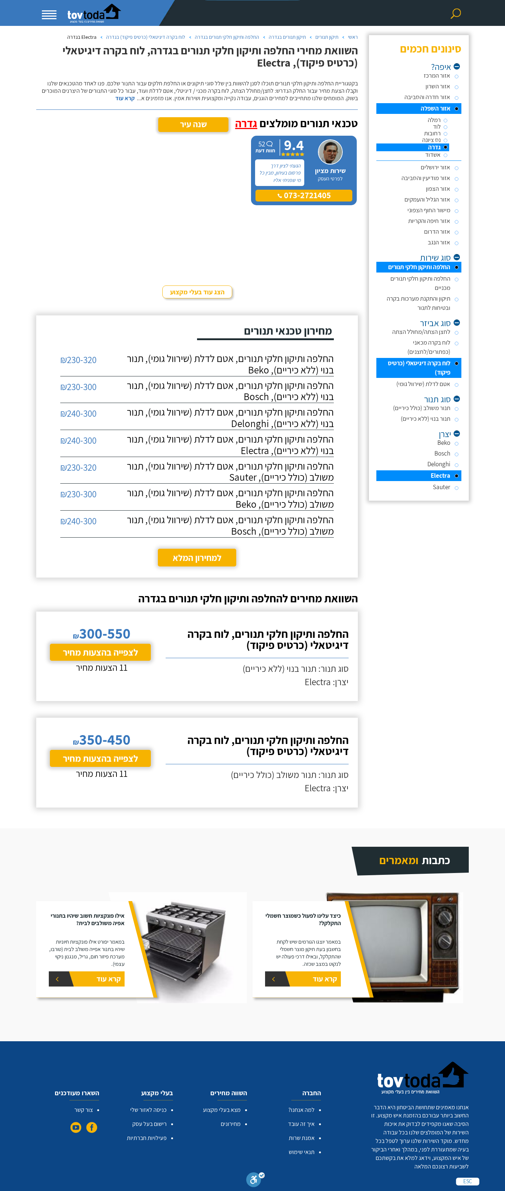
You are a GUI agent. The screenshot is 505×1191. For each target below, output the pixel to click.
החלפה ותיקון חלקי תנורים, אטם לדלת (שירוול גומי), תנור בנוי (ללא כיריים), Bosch (230, 391)
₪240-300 (78, 413)
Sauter (441, 487)
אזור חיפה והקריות (429, 221)
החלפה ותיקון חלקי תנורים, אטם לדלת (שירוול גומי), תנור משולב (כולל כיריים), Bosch (230, 525)
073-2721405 (306, 195)
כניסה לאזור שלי (148, 1110)
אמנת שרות (302, 1138)
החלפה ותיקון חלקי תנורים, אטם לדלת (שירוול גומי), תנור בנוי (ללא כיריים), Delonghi (230, 418)
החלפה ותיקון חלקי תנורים (419, 267)
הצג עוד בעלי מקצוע (197, 292)
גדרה (434, 147)
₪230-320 (78, 359)
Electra (440, 475)
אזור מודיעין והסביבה (425, 178)
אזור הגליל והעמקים (427, 199)
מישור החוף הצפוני (428, 210)
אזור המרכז (437, 75)
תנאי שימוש (302, 1152)
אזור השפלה (435, 108)
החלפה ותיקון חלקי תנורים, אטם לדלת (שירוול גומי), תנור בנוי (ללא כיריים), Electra (230, 445)
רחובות (432, 133)
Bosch (442, 453)
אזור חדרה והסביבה (427, 97)
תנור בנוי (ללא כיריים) (425, 419)
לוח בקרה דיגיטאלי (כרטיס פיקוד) (419, 367)
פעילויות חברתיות (147, 1138)
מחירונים (231, 1124)
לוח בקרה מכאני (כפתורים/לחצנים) (428, 347)
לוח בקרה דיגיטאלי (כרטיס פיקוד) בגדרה (145, 37)
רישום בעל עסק (149, 1124)
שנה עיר (193, 124)
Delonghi (438, 464)
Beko (443, 443)
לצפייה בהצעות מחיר (100, 652)
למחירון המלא (197, 558)
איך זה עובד (301, 1124)
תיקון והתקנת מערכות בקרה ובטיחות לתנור (418, 303)
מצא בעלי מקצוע (222, 1110)
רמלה (434, 120)
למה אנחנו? (301, 1110)
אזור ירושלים (435, 167)
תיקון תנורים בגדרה (287, 37)
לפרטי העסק (330, 178)
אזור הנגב (439, 242)
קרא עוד (125, 98)
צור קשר (83, 1110)
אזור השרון (438, 86)
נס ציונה (431, 140)
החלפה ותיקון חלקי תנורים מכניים (420, 283)
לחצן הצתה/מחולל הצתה (421, 332)
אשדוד (433, 155)
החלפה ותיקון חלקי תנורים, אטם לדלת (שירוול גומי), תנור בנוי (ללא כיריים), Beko (230, 364)
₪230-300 (78, 386)
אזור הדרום (437, 231)
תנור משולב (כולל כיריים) (421, 408)
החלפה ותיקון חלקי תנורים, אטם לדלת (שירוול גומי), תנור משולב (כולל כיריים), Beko (230, 498)
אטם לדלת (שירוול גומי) (423, 384)
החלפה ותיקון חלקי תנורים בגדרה (227, 37)
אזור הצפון (438, 189)
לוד (437, 127)
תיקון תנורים (326, 37)
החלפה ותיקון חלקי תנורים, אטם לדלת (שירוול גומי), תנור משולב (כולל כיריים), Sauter (230, 472)
